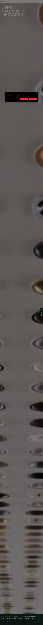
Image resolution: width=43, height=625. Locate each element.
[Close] (36, 94)
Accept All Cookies (32, 99)
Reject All (24, 99)
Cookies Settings (10, 99)
